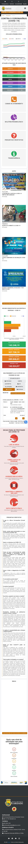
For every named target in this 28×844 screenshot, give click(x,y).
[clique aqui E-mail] (9, 838)
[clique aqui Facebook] (12, 838)
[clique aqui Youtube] (16, 838)
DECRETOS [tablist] (8, 383)
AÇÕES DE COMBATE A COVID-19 (11, 225)
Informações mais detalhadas (18, 393)
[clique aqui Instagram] (19, 838)
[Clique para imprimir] (23, 418)
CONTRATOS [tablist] (20, 386)
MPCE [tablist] (20, 381)
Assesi (8, 842)
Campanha (8, 15)
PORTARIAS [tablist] (8, 381)
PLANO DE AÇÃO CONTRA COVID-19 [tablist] (15, 378)
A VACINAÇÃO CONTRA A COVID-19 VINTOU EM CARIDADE (12, 194)
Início (3, 15)
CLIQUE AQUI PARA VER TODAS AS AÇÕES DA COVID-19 (14, 303)
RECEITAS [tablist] (9, 389)
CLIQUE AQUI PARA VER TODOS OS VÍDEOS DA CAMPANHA (14, 733)
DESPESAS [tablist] (20, 389)
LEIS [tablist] (19, 383)
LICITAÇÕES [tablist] (9, 386)
